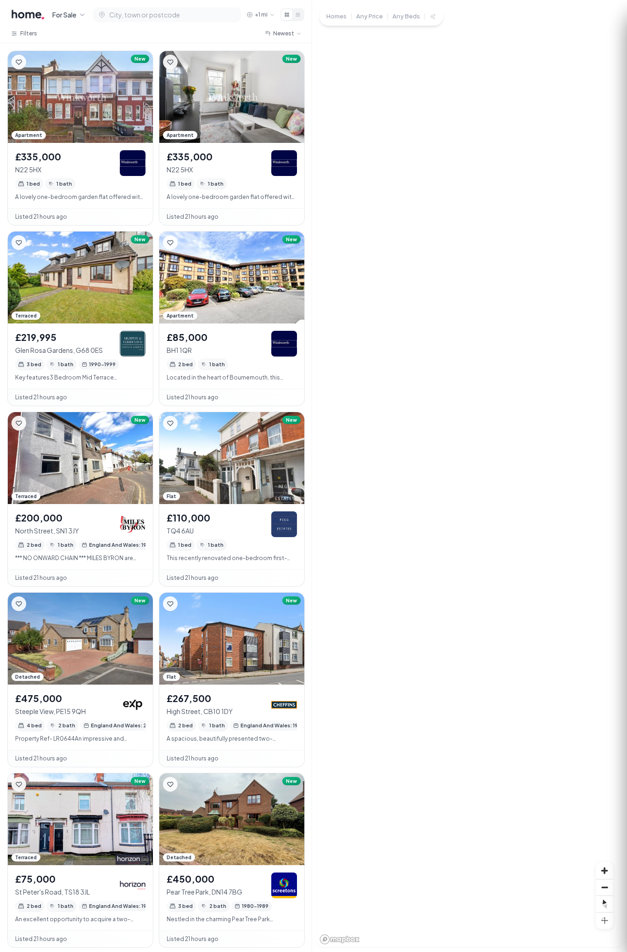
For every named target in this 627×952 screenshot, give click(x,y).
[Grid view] (286, 14)
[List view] (297, 14)
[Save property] (18, 62)
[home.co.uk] (28, 15)
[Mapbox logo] (339, 939)
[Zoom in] (604, 870)
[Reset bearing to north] (604, 903)
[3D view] (604, 920)
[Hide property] (37, 62)
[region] (469, 476)
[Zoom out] (604, 887)
